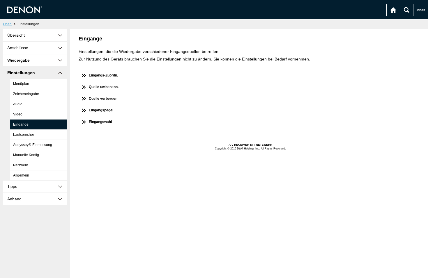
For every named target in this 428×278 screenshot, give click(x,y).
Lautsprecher (23, 135)
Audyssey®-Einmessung (32, 145)
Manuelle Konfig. (26, 155)
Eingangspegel (101, 110)
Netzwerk (20, 165)
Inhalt (420, 10)
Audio (17, 104)
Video (17, 114)
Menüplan (21, 84)
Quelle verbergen (103, 99)
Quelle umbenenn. (104, 87)
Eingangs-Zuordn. (103, 75)
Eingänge (21, 124)
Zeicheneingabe (26, 94)
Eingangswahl (100, 122)
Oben (7, 24)
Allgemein (21, 175)
